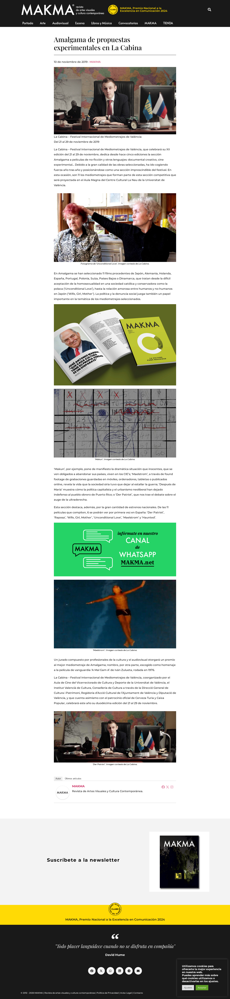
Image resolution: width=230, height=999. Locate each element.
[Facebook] (163, 787)
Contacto (138, 993)
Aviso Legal (126, 993)
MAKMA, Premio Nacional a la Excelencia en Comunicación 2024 (143, 9)
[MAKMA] (62, 792)
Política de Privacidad (108, 993)
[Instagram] (172, 787)
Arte (43, 23)
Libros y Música (101, 23)
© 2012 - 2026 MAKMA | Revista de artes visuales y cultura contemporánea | (59, 993)
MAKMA (150, 23)
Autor (58, 778)
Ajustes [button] (188, 987)
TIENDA (168, 23)
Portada (27, 23)
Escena (80, 23)
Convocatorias (128, 23)
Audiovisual (60, 23)
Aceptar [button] (202, 987)
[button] (209, 9)
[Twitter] (168, 787)
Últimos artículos (73, 778)
